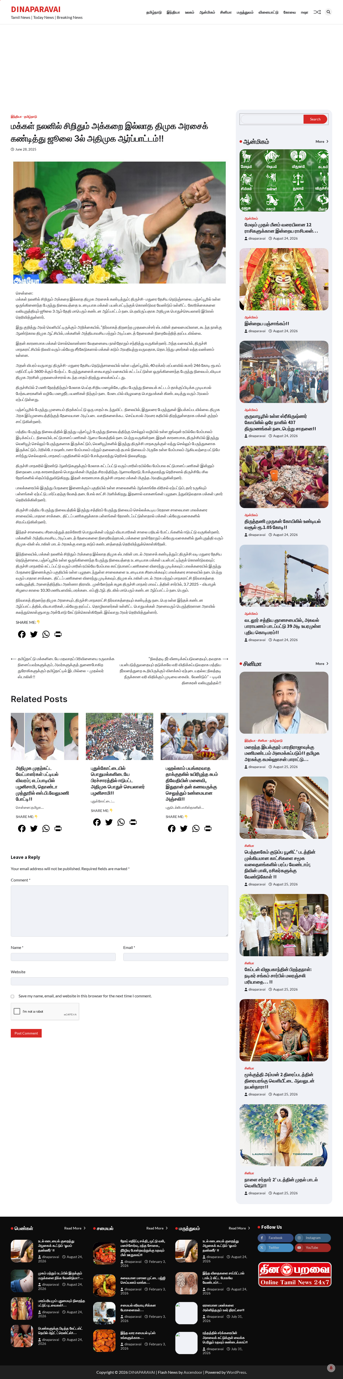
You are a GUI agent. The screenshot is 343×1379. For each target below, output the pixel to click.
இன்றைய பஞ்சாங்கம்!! (267, 323)
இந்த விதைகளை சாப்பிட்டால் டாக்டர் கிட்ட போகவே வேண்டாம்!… (223, 1278)
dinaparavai (257, 238)
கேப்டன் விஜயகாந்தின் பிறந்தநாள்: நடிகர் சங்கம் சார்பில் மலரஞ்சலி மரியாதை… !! (278, 975)
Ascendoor (193, 1372)
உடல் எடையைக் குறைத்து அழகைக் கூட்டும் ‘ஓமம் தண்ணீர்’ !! (56, 1246)
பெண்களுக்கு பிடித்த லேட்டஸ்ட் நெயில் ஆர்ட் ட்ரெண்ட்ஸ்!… (60, 1330)
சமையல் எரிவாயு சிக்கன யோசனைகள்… (138, 1307)
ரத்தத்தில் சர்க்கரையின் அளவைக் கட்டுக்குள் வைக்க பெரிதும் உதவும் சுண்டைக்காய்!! (225, 1337)
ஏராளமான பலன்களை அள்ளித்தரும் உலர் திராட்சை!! (223, 1307)
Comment (20, 879)
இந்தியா (173, 12)
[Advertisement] (171, 62)
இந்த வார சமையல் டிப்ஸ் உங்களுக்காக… (138, 1335)
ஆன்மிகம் (207, 12)
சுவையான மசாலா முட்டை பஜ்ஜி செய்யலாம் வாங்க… (143, 1280)
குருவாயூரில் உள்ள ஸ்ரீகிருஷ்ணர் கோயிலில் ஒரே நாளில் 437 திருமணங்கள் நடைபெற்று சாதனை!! (280, 422)
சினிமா (226, 12)
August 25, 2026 (285, 767)
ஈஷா (304, 12)
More (320, 141)
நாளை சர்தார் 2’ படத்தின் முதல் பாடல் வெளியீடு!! (281, 1183)
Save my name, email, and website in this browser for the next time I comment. (85, 995)
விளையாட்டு (268, 12)
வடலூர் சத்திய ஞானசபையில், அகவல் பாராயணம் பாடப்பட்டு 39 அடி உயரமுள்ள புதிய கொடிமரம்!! (283, 626)
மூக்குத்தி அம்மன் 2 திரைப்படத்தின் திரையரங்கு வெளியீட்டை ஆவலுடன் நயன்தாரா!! (279, 1080)
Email (129, 947)
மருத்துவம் (245, 12)
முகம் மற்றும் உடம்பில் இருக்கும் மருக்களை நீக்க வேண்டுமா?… (60, 1275)
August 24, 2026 (285, 238)
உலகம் (189, 12)
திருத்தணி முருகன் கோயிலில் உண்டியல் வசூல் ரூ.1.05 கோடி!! (283, 524)
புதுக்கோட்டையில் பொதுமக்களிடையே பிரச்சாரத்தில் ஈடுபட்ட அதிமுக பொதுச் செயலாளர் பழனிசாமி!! (118, 780)
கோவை (289, 12)
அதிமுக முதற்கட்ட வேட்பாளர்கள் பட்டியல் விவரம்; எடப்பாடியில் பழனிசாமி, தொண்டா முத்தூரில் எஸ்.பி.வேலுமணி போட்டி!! (42, 783)
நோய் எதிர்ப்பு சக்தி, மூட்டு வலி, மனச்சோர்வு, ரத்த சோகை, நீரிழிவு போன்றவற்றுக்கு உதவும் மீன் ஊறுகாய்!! (143, 1248)
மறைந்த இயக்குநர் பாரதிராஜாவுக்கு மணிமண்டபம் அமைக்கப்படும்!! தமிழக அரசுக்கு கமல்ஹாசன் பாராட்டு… (282, 753)
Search (315, 119)
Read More (73, 1228)
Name (17, 947)
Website (18, 971)
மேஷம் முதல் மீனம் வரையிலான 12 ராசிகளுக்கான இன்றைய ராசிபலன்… (281, 228)
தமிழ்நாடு (154, 12)
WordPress (236, 1372)
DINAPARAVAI (36, 9)
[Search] (328, 12)
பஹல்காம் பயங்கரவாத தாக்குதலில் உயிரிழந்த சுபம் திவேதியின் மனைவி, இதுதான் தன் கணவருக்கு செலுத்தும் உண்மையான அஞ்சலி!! (192, 783)
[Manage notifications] (331, 1368)
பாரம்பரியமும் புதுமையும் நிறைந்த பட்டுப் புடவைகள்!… (61, 1303)
